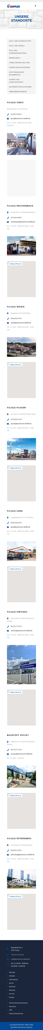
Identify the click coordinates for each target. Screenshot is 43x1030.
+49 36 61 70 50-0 (17, 955)
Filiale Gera (15, 511)
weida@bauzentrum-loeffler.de (21, 323)
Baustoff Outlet (18, 735)
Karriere (11, 993)
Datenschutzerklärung (16, 1013)
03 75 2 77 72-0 (16, 626)
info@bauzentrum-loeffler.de (20, 959)
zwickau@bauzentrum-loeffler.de (21, 630)
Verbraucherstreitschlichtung (18, 1003)
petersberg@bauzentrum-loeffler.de (22, 854)
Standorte (12, 990)
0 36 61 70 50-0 (16, 114)
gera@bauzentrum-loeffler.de (20, 527)
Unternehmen (13, 979)
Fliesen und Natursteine (19, 67)
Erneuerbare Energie (18, 92)
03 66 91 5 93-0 (16, 850)
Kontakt (11, 997)
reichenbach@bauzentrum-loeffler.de (23, 222)
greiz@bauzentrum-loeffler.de (20, 118)
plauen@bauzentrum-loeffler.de (21, 423)
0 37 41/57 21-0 (16, 419)
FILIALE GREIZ (15, 102)
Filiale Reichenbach (20, 206)
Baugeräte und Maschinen (20, 87)
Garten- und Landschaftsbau (16, 81)
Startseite (12, 972)
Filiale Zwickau (17, 612)
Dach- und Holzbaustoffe (20, 41)
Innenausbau (14, 58)
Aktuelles (12, 976)
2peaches (29, 1027)
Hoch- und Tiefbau (17, 46)
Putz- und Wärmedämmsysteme (17, 52)
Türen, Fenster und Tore (19, 63)
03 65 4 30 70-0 (16, 523)
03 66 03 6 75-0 (16, 318)
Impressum (12, 1006)
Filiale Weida (16, 307)
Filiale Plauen (16, 408)
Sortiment (12, 986)
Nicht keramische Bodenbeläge (16, 73)
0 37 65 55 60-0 (16, 217)
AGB (10, 1010)
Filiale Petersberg (19, 838)
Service (11, 983)
